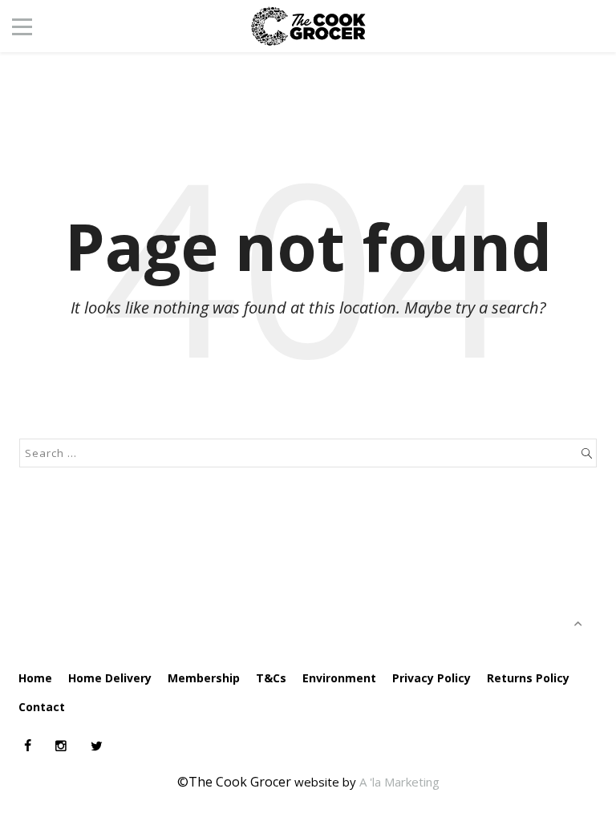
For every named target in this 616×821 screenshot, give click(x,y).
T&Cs (271, 678)
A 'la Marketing (399, 782)
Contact (41, 706)
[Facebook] (27, 745)
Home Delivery (110, 678)
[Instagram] (61, 745)
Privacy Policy (431, 678)
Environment (339, 678)
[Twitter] (97, 745)
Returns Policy (528, 678)
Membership (204, 678)
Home (35, 678)
